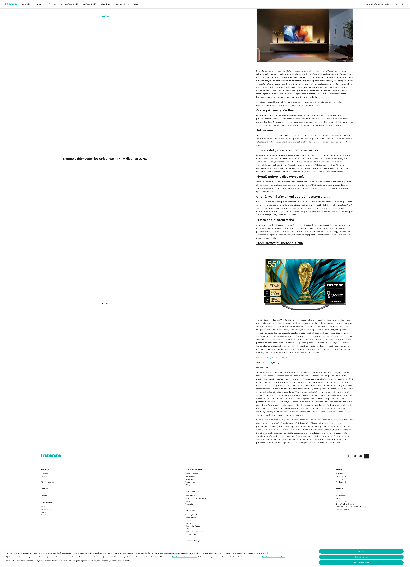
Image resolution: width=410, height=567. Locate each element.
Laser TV (44, 476)
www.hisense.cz (262, 357)
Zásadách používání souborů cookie (184, 557)
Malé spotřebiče (90, 4)
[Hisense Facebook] (348, 456)
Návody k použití (342, 510)
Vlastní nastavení (361, 562)
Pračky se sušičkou (48, 509)
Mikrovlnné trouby (191, 496)
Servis (338, 498)
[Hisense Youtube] (360, 456)
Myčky (187, 485)
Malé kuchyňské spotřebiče (195, 498)
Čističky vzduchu (191, 520)
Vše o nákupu (341, 501)
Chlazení (37, 4)
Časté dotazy (341, 496)
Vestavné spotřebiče (70, 4)
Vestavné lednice (191, 482)
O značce (340, 474)
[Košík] (399, 4)
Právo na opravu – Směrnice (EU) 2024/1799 (352, 507)
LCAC (187, 529)
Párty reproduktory (48, 482)
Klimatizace (106, 4)
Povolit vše (361, 551)
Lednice (44, 493)
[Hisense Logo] (123, 457)
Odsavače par (191, 479)
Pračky (43, 507)
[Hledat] (403, 4)
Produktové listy (342, 482)
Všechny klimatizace (193, 515)
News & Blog (341, 476)
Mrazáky (44, 496)
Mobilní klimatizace (192, 526)
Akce (136, 4)
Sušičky (43, 512)
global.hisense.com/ (278, 357)
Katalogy (339, 479)
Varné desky (190, 476)
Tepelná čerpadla (192, 534)
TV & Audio (25, 4)
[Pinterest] (366, 456)
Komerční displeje (122, 4)
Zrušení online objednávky (346, 504)
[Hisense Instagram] (354, 456)
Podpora (339, 488)
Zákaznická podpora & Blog (378, 4)
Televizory (44, 474)
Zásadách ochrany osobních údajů (274, 557)
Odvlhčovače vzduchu (194, 531)
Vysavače (189, 504)
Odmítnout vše (361, 557)
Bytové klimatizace (192, 518)
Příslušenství (46, 515)
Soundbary (45, 479)
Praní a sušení (51, 4)
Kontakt (339, 493)
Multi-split (189, 523)
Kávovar (188, 501)
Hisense (339, 469)
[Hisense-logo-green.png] (11, 4)
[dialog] (205, 557)
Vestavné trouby (191, 474)
